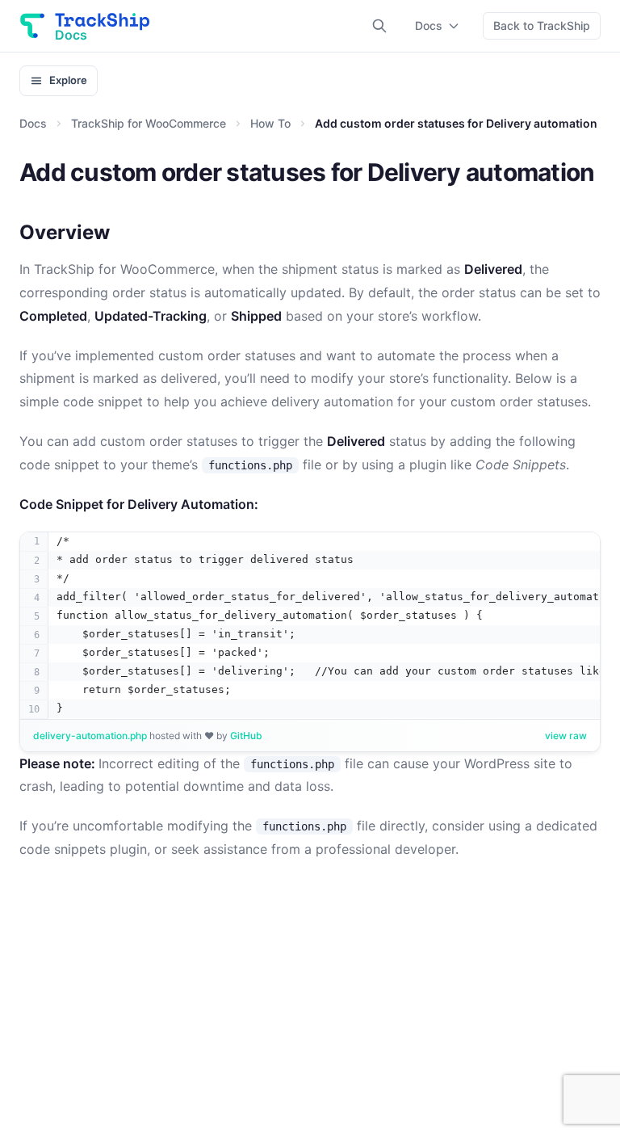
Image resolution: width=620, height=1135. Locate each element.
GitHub (246, 735)
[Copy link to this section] (122, 234)
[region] (310, 625)
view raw (566, 735)
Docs (428, 25)
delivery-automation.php (91, 735)
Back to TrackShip (541, 25)
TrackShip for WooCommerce (148, 123)
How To (270, 123)
